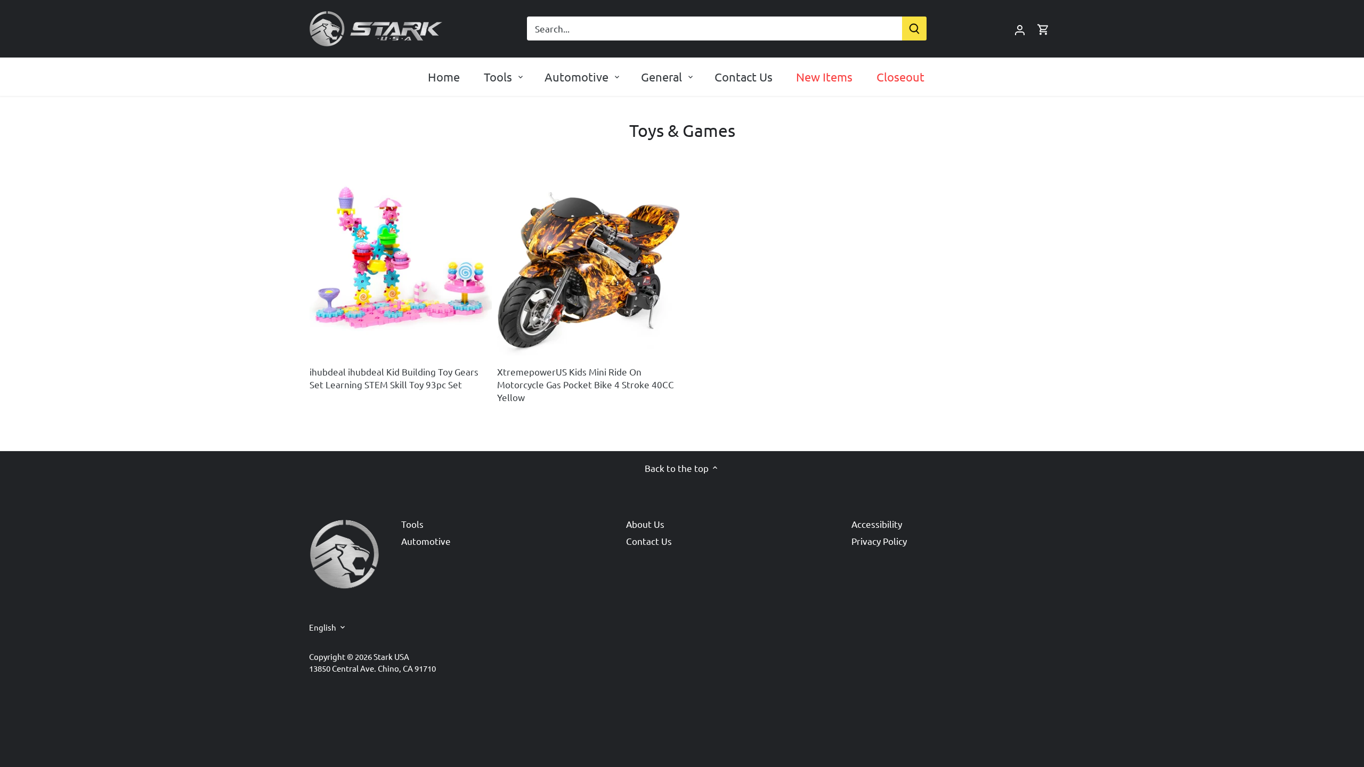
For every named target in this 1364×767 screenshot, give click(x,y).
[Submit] (914, 28)
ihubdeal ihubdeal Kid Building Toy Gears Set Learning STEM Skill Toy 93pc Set (394, 378)
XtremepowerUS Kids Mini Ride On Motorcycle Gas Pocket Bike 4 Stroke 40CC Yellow (585, 384)
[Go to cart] (1043, 28)
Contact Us (649, 540)
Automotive (426, 540)
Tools (412, 523)
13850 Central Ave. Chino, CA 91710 (372, 668)
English (322, 627)
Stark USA (391, 656)
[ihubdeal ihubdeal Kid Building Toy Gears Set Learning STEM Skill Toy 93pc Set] (401, 264)
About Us (645, 523)
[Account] (1020, 28)
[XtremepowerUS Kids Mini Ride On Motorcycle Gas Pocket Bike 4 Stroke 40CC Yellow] (588, 264)
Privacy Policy (879, 540)
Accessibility (876, 523)
